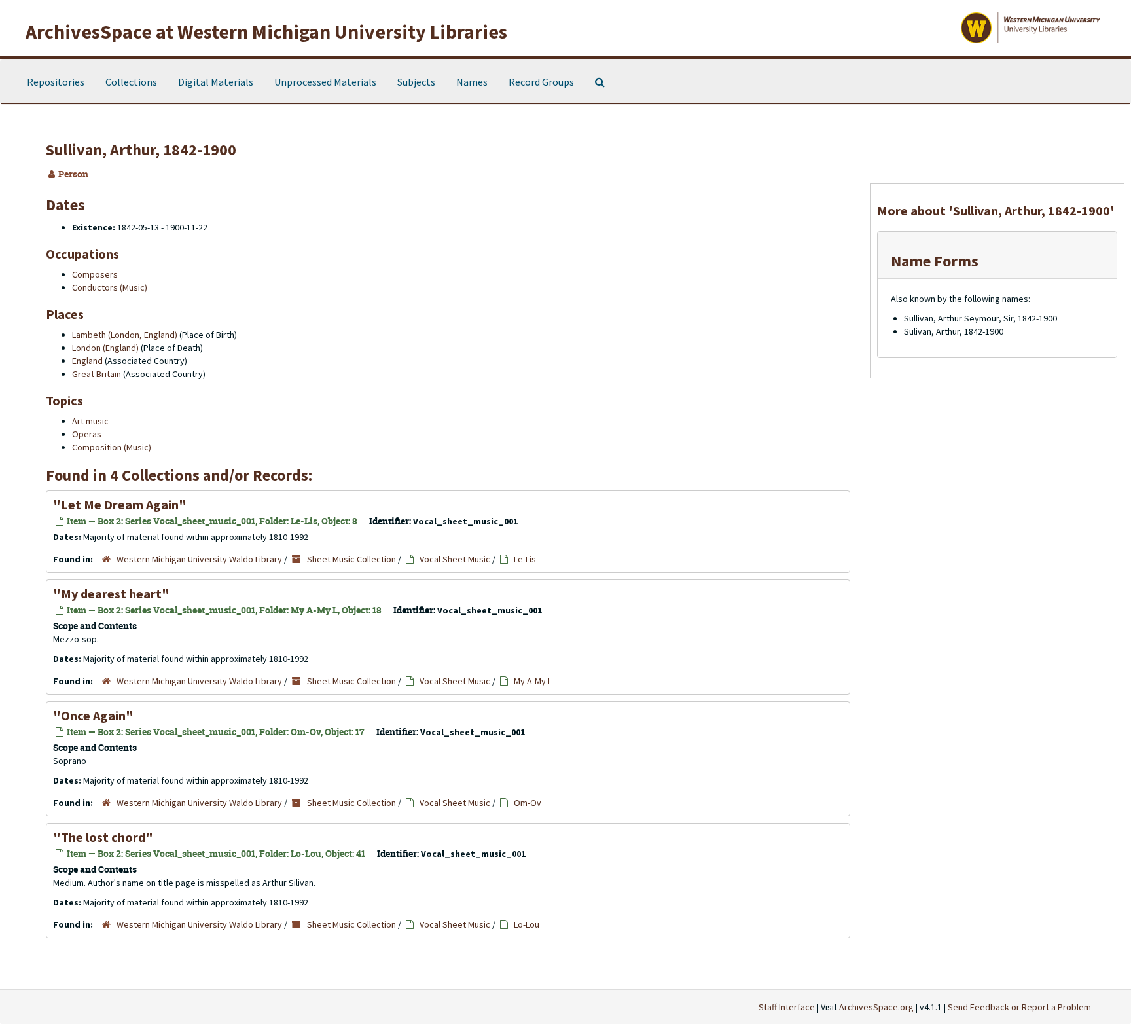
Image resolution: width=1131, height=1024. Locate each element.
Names (472, 81)
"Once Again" (93, 715)
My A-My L (533, 681)
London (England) (105, 348)
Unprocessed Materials (325, 81)
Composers (95, 274)
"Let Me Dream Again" (120, 504)
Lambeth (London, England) (124, 334)
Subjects (416, 81)
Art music (90, 421)
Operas (86, 434)
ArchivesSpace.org (876, 1007)
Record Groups (541, 81)
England (87, 361)
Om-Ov (527, 803)
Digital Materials (215, 81)
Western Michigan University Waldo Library (199, 559)
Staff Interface (787, 1007)
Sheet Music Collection (351, 559)
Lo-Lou (526, 924)
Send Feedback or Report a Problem (1019, 1007)
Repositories (55, 81)
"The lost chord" (103, 837)
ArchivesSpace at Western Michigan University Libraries (266, 31)
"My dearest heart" (111, 593)
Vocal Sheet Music (455, 559)
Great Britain (96, 374)
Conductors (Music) (109, 287)
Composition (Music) (111, 447)
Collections (131, 81)
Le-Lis (525, 559)
